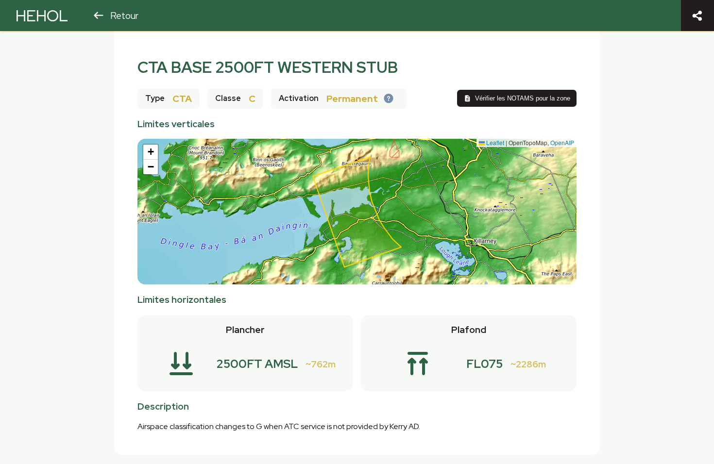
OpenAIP (562, 142)
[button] (150, 152)
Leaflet (494, 142)
